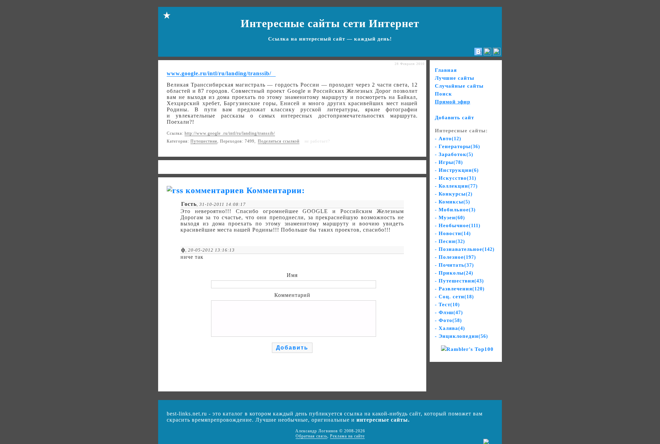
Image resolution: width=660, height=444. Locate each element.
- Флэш (449, 312)
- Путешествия (459, 281)
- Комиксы (452, 201)
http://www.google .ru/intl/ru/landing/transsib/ (230, 133)
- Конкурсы (454, 194)
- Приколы (454, 273)
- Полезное (455, 257)
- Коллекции (456, 186)
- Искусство (455, 178)
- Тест (447, 304)
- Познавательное (465, 249)
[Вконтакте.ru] (478, 53)
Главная (446, 70)
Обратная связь (311, 436)
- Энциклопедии (461, 336)
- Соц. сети (454, 296)
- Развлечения (460, 288)
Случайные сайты (459, 86)
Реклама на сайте (347, 436)
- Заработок (454, 154)
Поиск (443, 94)
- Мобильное (455, 209)
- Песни (450, 241)
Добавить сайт (454, 117)
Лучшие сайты (454, 78)
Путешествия (203, 141)
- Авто (448, 138)
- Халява (450, 328)
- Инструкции (457, 170)
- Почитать (454, 265)
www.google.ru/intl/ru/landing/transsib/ (219, 73)
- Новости (453, 233)
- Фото (448, 320)
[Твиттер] (487, 53)
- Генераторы (457, 146)
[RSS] (496, 53)
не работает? (317, 141)
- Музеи (450, 217)
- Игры (449, 162)
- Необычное (458, 225)
